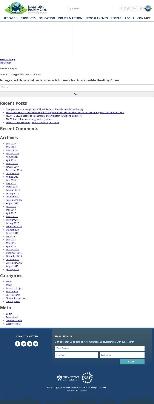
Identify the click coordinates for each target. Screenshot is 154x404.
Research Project (14, 288)
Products (27, 18)
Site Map (70, 390)
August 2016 (12, 233)
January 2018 (12, 193)
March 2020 (12, 150)
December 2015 (14, 252)
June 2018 (11, 180)
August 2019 (12, 156)
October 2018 (12, 173)
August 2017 (12, 203)
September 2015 (14, 262)
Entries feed (12, 317)
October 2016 (12, 229)
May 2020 (11, 147)
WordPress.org (13, 323)
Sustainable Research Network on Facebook (122, 8)
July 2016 (10, 236)
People (116, 18)
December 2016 (14, 226)
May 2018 (11, 183)
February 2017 (13, 219)
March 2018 (12, 186)
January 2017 (12, 223)
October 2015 (12, 259)
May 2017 (11, 209)
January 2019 (12, 166)
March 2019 (12, 163)
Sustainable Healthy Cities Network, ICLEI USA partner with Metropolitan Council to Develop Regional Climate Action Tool (65, 112)
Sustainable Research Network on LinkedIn (134, 8)
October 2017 (12, 196)
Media (9, 284)
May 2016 (11, 242)
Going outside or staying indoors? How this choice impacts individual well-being (44, 109)
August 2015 (12, 266)
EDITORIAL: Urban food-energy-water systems (29, 119)
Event (8, 281)
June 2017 (11, 206)
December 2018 (14, 170)
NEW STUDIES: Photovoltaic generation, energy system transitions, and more (44, 115)
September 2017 (14, 199)
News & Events (96, 18)
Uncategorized (13, 301)
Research (10, 18)
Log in (9, 313)
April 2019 (11, 160)
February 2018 (13, 190)
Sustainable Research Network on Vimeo (140, 8)
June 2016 (11, 239)
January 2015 (12, 269)
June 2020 (11, 143)
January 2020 (12, 153)
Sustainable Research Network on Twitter (128, 8)
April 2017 (11, 213)
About (129, 18)
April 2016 (11, 246)
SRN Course (12, 291)
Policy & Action (70, 18)
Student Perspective (15, 298)
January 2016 (12, 249)
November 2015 (14, 256)
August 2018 (12, 176)
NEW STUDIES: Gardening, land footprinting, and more (32, 122)
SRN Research (13, 294)
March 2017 (12, 216)
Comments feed (14, 320)
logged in (17, 74)
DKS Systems (81, 390)
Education (46, 18)
